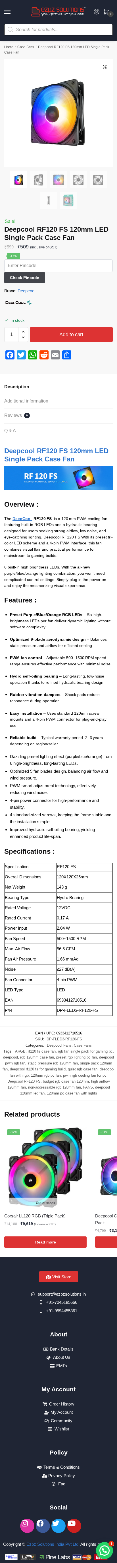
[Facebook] (43, 1526)
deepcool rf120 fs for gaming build (38, 1069)
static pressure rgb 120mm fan (53, 1063)
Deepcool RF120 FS (24, 1081)
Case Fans (25, 47)
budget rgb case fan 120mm (66, 1081)
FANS (88, 1087)
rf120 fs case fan (42, 1051)
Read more (45, 1242)
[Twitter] (58, 1526)
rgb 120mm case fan (37, 1057)
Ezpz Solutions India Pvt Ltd (52, 1544)
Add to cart (71, 334)
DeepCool (22, 518)
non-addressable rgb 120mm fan (54, 1087)
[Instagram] (27, 1526)
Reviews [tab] (16, 415)
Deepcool (26, 290)
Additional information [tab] (26, 401)
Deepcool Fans (59, 1045)
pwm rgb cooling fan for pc (84, 1075)
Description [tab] (16, 386)
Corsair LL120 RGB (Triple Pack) (35, 1215)
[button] (105, 67)
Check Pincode (24, 277)
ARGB (20, 1051)
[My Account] (96, 12)
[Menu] (12, 12)
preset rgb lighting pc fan (76, 1057)
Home (9, 47)
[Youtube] (74, 1526)
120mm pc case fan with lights (72, 1093)
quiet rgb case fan (82, 1069)
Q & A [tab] (10, 430)
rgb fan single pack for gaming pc (85, 1051)
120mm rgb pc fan (46, 1075)
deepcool (10, 1057)
